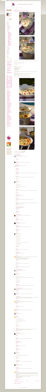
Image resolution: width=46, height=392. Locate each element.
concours (7, 79)
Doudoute (17, 229)
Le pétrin (8, 109)
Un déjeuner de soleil (9, 122)
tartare (9, 87)
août (8, 29)
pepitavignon (17, 252)
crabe (6, 80)
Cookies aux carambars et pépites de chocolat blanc (10, 41)
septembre (9, 28)
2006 (7, 53)
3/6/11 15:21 (17, 303)
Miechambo (17, 300)
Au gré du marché (17, 214)
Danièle (16, 168)
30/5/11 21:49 (17, 250)
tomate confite (23, 152)
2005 (7, 54)
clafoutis (19, 152)
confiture (11, 79)
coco (9, 78)
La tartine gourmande (9, 106)
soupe (11, 86)
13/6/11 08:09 (17, 346)
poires (11, 85)
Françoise (17, 198)
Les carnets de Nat (9, 110)
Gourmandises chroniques (8, 100)
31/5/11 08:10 (17, 260)
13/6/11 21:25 (17, 358)
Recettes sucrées (8, 67)
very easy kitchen (8, 123)
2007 (7, 52)
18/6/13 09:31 (17, 378)
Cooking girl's (8, 96)
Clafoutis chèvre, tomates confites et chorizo (10, 33)
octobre (8, 27)
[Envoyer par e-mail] (22, 151)
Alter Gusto (8, 91)
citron (7, 78)
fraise (7, 82)
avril (8, 46)
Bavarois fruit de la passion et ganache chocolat (9, 70)
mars (8, 47)
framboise (9, 82)
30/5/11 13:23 (17, 212)
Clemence (17, 222)
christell (16, 348)
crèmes (8, 80)
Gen (16, 248)
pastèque (7, 85)
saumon (9, 86)
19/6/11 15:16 (17, 365)
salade (7, 86)
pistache (9, 85)
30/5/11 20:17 (17, 227)
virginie (16, 218)
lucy (16, 161)
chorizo (18, 152)
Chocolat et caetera (9, 95)
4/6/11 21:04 (17, 310)
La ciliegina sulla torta (9, 103)
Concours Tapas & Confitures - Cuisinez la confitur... (9, 37)
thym (21, 152)
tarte (11, 87)
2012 (7, 24)
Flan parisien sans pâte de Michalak (9, 62)
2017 (7, 22)
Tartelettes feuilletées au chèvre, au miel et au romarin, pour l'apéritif (9, 64)
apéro (7, 76)
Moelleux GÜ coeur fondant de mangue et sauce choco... (10, 35)
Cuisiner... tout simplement (8, 97)
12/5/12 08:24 (17, 369)
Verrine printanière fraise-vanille (9, 45)
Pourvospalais (17, 341)
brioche (11, 76)
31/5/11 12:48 (17, 267)
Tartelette (8, 120)
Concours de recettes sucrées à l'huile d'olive (10, 39)
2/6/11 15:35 (17, 294)
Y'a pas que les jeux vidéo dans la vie (9, 125)
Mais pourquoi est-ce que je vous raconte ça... (9, 112)
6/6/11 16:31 (17, 326)
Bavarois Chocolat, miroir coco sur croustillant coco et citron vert (9, 72)
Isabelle (16, 189)
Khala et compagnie (9, 102)
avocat (9, 76)
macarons (7, 83)
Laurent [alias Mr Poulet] (18, 269)
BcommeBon (8, 93)
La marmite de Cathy (9, 105)
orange (11, 84)
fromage (11, 82)
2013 (7, 23)
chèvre (16, 152)
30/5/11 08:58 (17, 166)
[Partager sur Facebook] (24, 151)
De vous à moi (8, 98)
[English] (7, 10)
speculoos (7, 87)
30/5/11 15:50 (17, 220)
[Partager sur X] (23, 151)
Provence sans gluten (9, 117)
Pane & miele (8, 115)
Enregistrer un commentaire (18, 379)
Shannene (17, 367)
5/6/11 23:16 (17, 314)
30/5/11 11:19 (17, 196)
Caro (16, 305)
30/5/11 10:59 (17, 187)
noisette (7, 84)
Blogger (25, 387)
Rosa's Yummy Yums (18, 155)
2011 (7, 25)
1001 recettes (8, 90)
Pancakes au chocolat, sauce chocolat (9, 68)
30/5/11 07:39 (17, 159)
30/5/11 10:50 (17, 174)
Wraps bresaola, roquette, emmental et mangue (10, 43)
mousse (11, 83)
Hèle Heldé (17, 284)
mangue (9, 83)
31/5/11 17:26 (17, 282)
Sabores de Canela (9, 118)
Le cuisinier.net (8, 108)
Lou (16, 312)
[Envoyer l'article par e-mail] (20, 151)
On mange (8, 114)
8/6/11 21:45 (17, 339)
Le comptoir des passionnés (8, 107)
